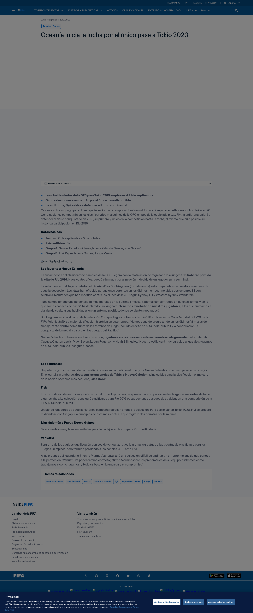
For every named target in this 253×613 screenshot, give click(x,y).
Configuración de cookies (166, 602)
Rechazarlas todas (193, 602)
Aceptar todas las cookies (220, 602)
